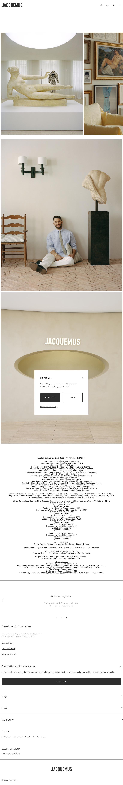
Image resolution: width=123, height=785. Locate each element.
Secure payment (61, 596)
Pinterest (41, 736)
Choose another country (48, 407)
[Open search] (101, 5)
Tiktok (27, 736)
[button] (61, 769)
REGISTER (61, 681)
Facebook (18, 736)
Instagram (6, 736)
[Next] (119, 83)
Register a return (9, 654)
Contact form (8, 643)
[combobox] (61, 753)
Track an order (8, 648)
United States (50, 398)
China (72, 398)
